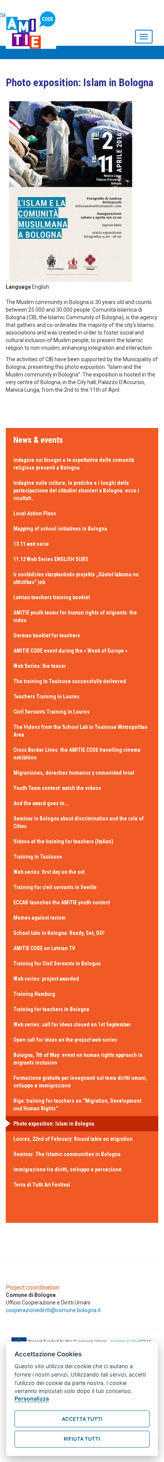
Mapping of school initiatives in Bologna (60, 529)
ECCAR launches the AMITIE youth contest (61, 902)
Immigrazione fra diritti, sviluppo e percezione (67, 1169)
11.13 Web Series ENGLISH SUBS (50, 559)
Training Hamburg (34, 994)
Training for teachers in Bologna (51, 1009)
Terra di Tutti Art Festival (41, 1185)
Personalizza (31, 1398)
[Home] (33, 28)
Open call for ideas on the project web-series (65, 1040)
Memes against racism (39, 918)
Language (18, 287)
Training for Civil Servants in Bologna (57, 963)
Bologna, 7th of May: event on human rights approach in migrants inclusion (78, 1059)
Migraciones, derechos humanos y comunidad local (73, 773)
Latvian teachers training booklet (51, 597)
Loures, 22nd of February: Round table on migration (73, 1139)
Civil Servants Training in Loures (51, 712)
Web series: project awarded (46, 979)
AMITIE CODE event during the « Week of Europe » (70, 651)
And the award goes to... (41, 803)
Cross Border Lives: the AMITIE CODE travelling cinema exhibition (76, 754)
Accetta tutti (82, 1419)
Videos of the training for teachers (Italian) (63, 841)
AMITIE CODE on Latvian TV (44, 948)
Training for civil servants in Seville (55, 887)
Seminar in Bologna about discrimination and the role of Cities (78, 822)
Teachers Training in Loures (46, 696)
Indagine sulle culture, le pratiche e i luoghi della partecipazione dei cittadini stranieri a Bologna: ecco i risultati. (76, 490)
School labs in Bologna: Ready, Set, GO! (59, 933)
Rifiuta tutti (82, 1439)
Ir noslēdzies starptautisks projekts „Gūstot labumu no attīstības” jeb (76, 578)
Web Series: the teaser (39, 666)
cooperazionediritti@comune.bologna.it (53, 1310)
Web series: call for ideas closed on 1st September (72, 1024)
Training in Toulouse (37, 857)
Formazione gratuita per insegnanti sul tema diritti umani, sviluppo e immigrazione (80, 1082)
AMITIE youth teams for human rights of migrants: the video (75, 616)
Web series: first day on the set (49, 872)
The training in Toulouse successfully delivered (69, 681)
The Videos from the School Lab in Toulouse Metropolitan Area (80, 731)
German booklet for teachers (46, 635)
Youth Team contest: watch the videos (57, 788)
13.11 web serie (31, 544)
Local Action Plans (34, 513)
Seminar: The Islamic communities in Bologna (67, 1154)
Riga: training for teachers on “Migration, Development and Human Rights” (77, 1104)
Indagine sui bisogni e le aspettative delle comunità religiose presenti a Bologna (73, 464)
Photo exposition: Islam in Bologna (53, 1124)
